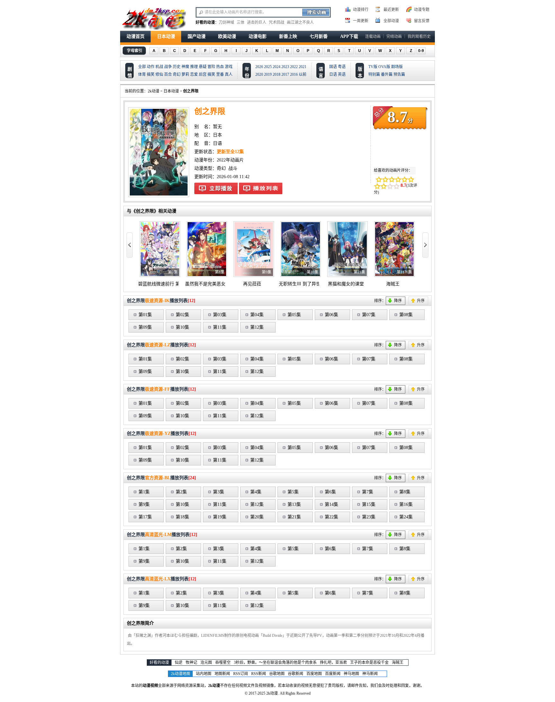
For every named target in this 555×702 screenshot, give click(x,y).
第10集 (182, 327)
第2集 (181, 492)
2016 (294, 74)
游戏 (229, 67)
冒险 (211, 67)
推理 (194, 67)
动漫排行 (360, 9)
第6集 (330, 492)
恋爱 (194, 74)
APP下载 (349, 36)
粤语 (342, 67)
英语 (342, 74)
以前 (302, 74)
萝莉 (185, 74)
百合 (168, 74)
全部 (142, 67)
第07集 (368, 314)
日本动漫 (166, 36)
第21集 (294, 517)
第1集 (144, 492)
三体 (240, 22)
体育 (142, 74)
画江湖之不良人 (300, 22)
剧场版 (397, 67)
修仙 (159, 74)
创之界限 (190, 91)
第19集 (219, 517)
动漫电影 (258, 36)
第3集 (218, 492)
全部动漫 (391, 21)
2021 (302, 67)
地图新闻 (222, 674)
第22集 (331, 517)
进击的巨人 (256, 22)
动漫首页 (136, 36)
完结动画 (394, 36)
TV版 (372, 67)
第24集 (406, 517)
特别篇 (374, 74)
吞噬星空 (223, 662)
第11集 (219, 327)
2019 (268, 74)
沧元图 (206, 662)
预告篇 (399, 74)
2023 (285, 67)
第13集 (294, 504)
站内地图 (203, 674)
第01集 (145, 314)
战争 (168, 67)
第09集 (145, 327)
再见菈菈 (252, 284)
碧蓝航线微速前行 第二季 (163, 284)
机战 (159, 67)
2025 (268, 67)
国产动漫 (197, 36)
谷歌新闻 (295, 674)
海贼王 (393, 284)
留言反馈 (421, 21)
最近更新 (391, 9)
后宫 (203, 74)
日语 (333, 74)
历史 (177, 67)
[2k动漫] (154, 18)
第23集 (368, 517)
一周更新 (360, 21)
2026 (259, 67)
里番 (220, 74)
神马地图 (351, 674)
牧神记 (191, 662)
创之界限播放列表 (260, 188)
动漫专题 (421, 9)
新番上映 (288, 36)
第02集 (182, 314)
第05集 (294, 314)
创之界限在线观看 (216, 188)
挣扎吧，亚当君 (333, 662)
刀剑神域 (226, 22)
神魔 (185, 67)
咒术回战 (276, 22)
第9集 (144, 504)
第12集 (257, 327)
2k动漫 (153, 91)
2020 (259, 74)
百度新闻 (332, 674)
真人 (229, 74)
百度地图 (314, 674)
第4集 (255, 492)
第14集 (331, 504)
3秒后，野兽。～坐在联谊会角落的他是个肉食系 (275, 662)
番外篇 (386, 74)
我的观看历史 (419, 36)
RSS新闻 (258, 674)
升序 (421, 301)
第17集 (145, 517)
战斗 (232, 168)
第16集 (406, 504)
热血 (220, 67)
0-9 (421, 50)
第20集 (257, 517)
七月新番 (319, 36)
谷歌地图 (277, 674)
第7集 (367, 492)
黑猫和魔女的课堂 (346, 284)
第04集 (257, 314)
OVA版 (384, 67)
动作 (150, 67)
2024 (276, 67)
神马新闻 (370, 674)
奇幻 (177, 74)
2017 (285, 74)
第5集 (293, 492)
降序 (398, 301)
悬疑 (203, 67)
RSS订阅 (240, 674)
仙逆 (178, 662)
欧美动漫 (227, 36)
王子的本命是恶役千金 (369, 662)
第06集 (331, 314)
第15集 (368, 504)
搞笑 (150, 74)
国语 (333, 67)
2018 (276, 74)
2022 (294, 67)
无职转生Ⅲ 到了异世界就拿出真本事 (315, 284)
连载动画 (373, 36)
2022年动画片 (230, 160)
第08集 (406, 314)
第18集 (182, 517)
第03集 (219, 314)
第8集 (404, 492)
